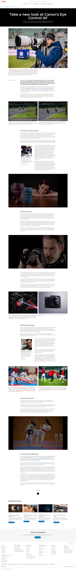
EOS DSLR (28, 88)
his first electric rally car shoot (45, 457)
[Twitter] (71, 566)
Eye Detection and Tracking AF (47, 88)
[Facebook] (65, 566)
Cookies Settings (52, 564)
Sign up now (37, 537)
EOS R (41, 152)
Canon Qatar (3, 566)
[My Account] (74, 1)
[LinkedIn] (69, 566)
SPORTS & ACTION (40, 513)
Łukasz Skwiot (17, 71)
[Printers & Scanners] (39, 3)
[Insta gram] (67, 566)
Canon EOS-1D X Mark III (38, 470)
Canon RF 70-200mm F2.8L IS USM (28, 390)
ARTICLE (9, 513)
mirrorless (34, 88)
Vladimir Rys (30, 457)
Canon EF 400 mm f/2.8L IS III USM (46, 389)
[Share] (38, 494)
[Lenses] (32, 3)
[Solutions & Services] (47, 3)
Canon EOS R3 (12, 69)
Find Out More (11, 522)
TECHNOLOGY (38, 11)
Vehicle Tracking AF (39, 459)
